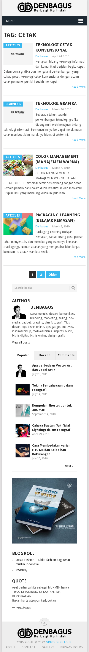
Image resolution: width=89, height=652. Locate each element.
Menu (10, 21)
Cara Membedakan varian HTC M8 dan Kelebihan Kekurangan (51, 450)
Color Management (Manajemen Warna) (57, 159)
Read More (79, 86)
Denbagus (41, 56)
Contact (28, 647)
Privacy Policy (71, 647)
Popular (23, 355)
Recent (44, 355)
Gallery (48, 647)
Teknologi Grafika (56, 103)
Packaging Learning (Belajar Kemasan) (57, 218)
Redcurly (21, 570)
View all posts (21, 342)
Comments (66, 355)
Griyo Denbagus (58, 642)
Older (53, 274)
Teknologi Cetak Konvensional (53, 47)
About (10, 647)
